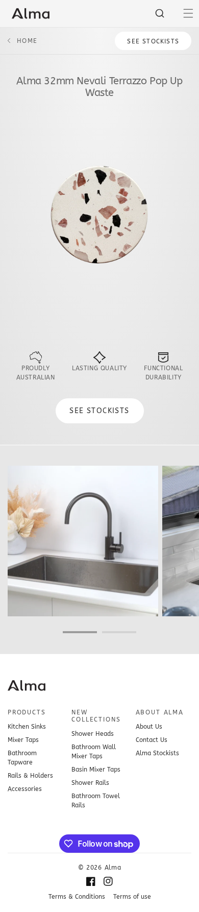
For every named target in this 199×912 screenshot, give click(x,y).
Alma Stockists (157, 753)
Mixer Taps (23, 739)
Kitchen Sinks (27, 726)
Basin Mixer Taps (95, 769)
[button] (188, 13)
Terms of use (132, 896)
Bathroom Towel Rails (95, 801)
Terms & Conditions (76, 896)
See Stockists (153, 41)
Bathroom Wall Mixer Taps (93, 751)
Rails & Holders (30, 775)
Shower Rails (90, 782)
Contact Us (151, 739)
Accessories (25, 789)
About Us (149, 726)
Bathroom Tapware (22, 758)
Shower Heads (92, 733)
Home (27, 40)
